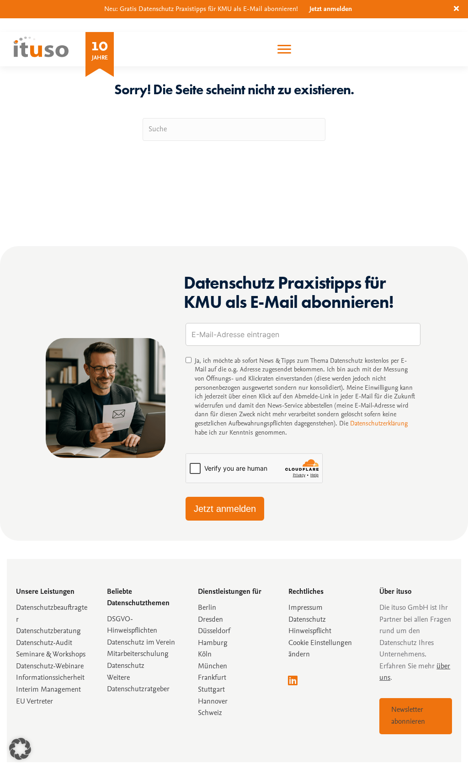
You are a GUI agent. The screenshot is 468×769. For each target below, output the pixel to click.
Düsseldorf (214, 631)
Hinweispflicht (309, 631)
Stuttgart (211, 690)
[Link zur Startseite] (41, 55)
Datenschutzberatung (48, 631)
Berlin (207, 608)
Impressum (305, 608)
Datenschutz (307, 620)
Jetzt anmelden (330, 9)
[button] (457, 9)
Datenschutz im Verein (141, 642)
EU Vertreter (34, 701)
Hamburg (213, 643)
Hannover (213, 701)
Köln (205, 654)
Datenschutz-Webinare (50, 666)
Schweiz (210, 713)
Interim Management (48, 690)
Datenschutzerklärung (379, 423)
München (212, 666)
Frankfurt (212, 678)
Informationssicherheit (50, 678)
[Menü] (284, 49)
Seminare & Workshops (50, 654)
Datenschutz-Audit (44, 643)
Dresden (210, 620)
